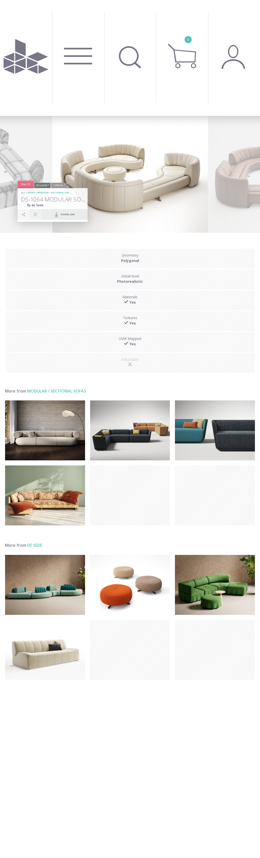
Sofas (31, 192)
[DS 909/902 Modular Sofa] (45, 585)
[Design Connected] (26, 58)
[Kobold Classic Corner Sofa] (45, 495)
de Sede (34, 545)
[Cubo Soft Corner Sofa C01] (215, 430)
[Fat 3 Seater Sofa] (45, 430)
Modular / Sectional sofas (56, 391)
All (23, 192)
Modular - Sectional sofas (54, 192)
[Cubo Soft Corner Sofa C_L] (130, 430)
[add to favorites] (35, 214)
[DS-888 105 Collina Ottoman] (130, 585)
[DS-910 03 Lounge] (45, 650)
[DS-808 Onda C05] (215, 585)
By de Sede (35, 205)
